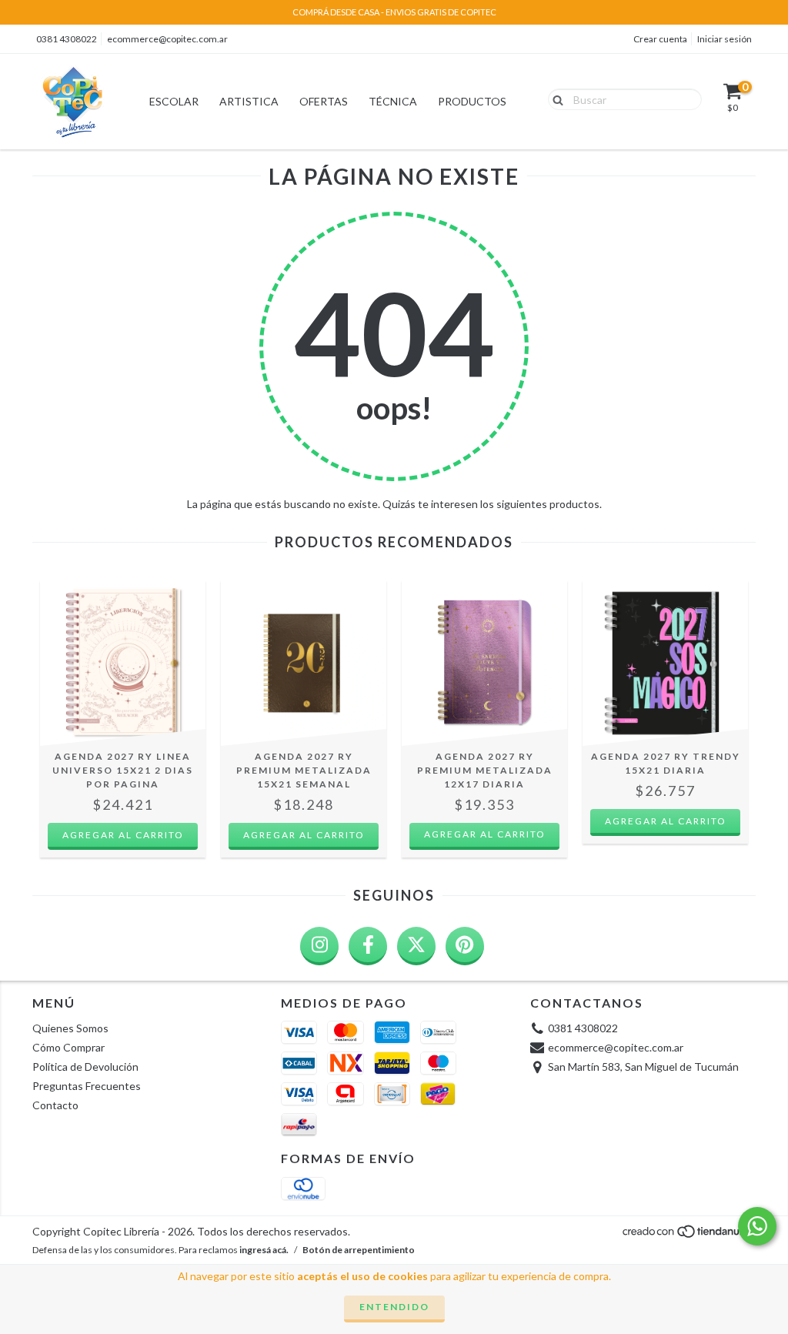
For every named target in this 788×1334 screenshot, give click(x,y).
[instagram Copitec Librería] (319, 946)
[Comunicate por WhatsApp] (757, 1226)
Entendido (394, 1306)
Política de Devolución (85, 1066)
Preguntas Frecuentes (86, 1085)
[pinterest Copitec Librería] (465, 946)
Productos (472, 101)
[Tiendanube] (688, 1235)
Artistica (249, 101)
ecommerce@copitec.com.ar (167, 39)
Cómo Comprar (68, 1047)
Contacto (55, 1105)
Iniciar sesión (724, 39)
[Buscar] (554, 98)
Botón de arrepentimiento (358, 1249)
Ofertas (323, 101)
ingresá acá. (264, 1249)
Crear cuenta (660, 39)
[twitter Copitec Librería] (416, 946)
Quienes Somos (70, 1028)
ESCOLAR (174, 101)
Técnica (393, 101)
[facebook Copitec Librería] (368, 946)
